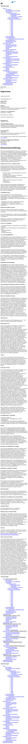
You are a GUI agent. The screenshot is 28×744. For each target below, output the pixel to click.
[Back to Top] (2, 3)
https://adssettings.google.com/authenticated (9, 534)
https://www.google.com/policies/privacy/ (9, 533)
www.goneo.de (4, 144)
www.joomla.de (4, 137)
